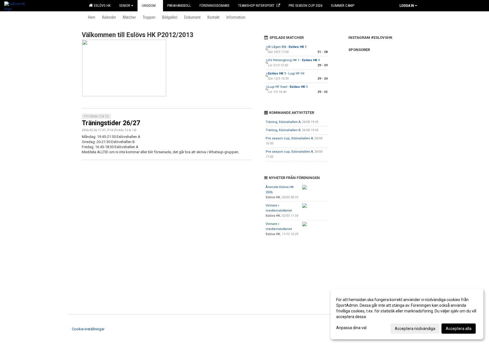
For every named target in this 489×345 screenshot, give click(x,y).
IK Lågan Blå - (287, 47)
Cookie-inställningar (88, 329)
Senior (124, 5)
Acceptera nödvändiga (415, 328)
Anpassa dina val (351, 327)
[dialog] (407, 313)
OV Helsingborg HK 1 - (294, 60)
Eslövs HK (101, 5)
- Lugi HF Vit (286, 73)
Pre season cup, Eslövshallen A (289, 138)
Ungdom (149, 5)
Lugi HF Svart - (288, 87)
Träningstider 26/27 (111, 123)
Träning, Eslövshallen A (283, 122)
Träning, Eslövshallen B (283, 130)
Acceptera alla (458, 328)
